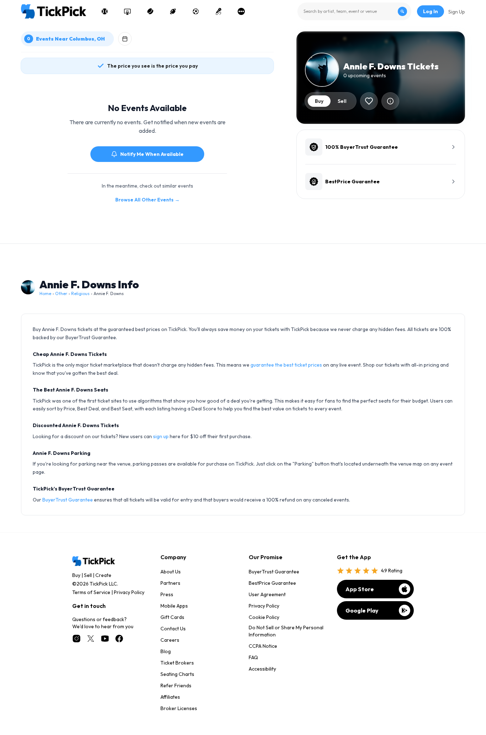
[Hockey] (150, 11)
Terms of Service (91, 592)
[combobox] (354, 11)
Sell (88, 575)
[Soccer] (196, 11)
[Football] (173, 11)
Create (103, 575)
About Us (170, 571)
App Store (359, 589)
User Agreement (267, 594)
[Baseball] (104, 11)
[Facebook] (119, 638)
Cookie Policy (264, 617)
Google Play (362, 610)
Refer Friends (175, 685)
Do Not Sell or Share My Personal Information (286, 631)
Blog (165, 651)
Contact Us (173, 628)
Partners (170, 583)
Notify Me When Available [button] (152, 154)
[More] (241, 11)
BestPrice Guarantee (272, 583)
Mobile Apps (174, 606)
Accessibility (262, 669)
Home (45, 293)
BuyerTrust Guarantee (67, 500)
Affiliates (170, 697)
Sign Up (456, 12)
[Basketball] (127, 11)
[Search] (402, 11)
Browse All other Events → (147, 199)
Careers (169, 640)
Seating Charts (177, 674)
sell (342, 101)
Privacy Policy (129, 592)
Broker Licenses (178, 708)
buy (319, 101)
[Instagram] (76, 638)
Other (61, 293)
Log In (430, 11)
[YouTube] (105, 638)
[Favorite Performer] (368, 101)
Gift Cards (172, 617)
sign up (161, 436)
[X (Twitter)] (90, 638)
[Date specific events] (125, 39)
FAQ (253, 657)
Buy (76, 575)
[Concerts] (218, 11)
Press (166, 594)
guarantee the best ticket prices (286, 365)
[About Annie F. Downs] (390, 101)
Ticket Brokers (177, 663)
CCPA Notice (263, 646)
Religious (80, 293)
